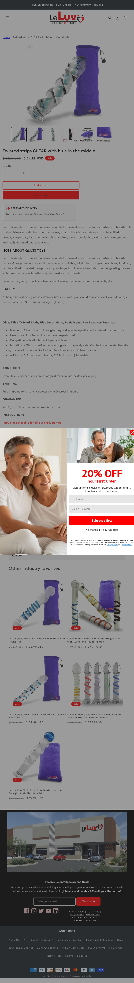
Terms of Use (127, 545)
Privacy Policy (112, 545)
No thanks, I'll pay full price (102, 529)
